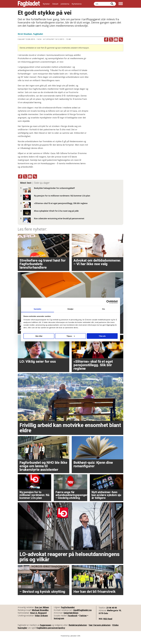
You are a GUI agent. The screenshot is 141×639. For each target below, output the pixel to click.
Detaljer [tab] (71, 309)
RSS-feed (107, 618)
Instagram (59, 618)
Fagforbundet (68, 607)
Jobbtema (65, 4)
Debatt (55, 4)
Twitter (83, 615)
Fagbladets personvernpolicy (50, 627)
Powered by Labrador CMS (70, 636)
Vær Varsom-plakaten (99, 625)
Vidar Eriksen (41, 615)
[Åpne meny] (120, 4)
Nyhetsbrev (77, 4)
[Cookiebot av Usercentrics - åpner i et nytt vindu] (108, 301)
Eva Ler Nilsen (42, 607)
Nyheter (46, 4)
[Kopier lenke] (121, 39)
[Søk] (112, 4)
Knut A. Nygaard (38, 612)
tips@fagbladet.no (82, 610)
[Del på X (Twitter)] (111, 39)
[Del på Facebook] (106, 39)
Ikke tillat (38, 336)
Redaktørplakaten (78, 625)
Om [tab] (103, 309)
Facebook (72, 615)
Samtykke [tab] (37, 309)
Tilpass (69, 336)
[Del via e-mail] (116, 39)
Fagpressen (45, 625)
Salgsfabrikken (71, 612)
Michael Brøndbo (40, 610)
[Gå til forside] (29, 4)
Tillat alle (102, 336)
